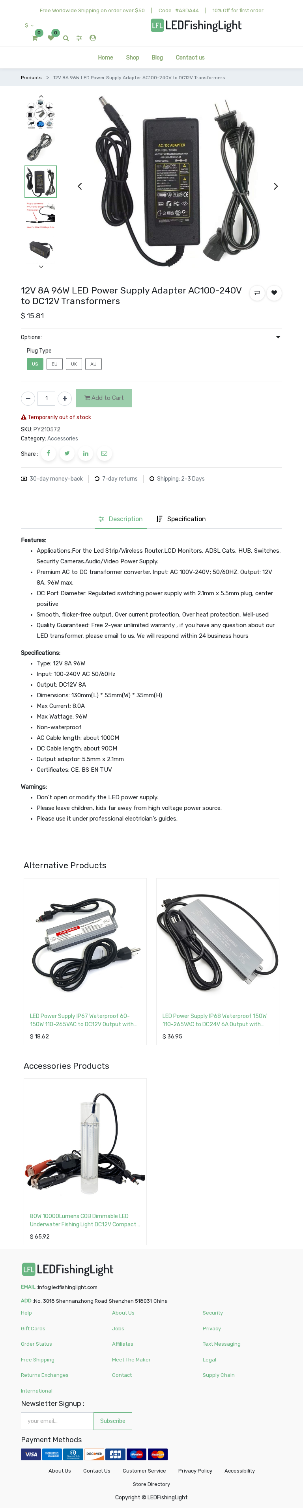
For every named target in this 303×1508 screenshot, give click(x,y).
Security (213, 1313)
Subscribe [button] (112, 1421)
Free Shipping (37, 1360)
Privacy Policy (195, 1471)
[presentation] (79, 186)
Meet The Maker (131, 1360)
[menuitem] (106, 57)
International (36, 1391)
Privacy (212, 1329)
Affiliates (122, 1344)
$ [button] (27, 25)
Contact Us (96, 1471)
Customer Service (144, 1471)
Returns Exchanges (45, 1375)
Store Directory (151, 1484)
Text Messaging (222, 1344)
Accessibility (239, 1471)
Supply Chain (219, 1375)
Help (26, 1313)
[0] (34, 38)
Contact (122, 1375)
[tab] (120, 520)
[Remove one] (28, 399)
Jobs (118, 1329)
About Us (123, 1313)
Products (31, 77)
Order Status (36, 1344)
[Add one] (65, 399)
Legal (209, 1360)
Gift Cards (33, 1329)
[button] (257, 293)
